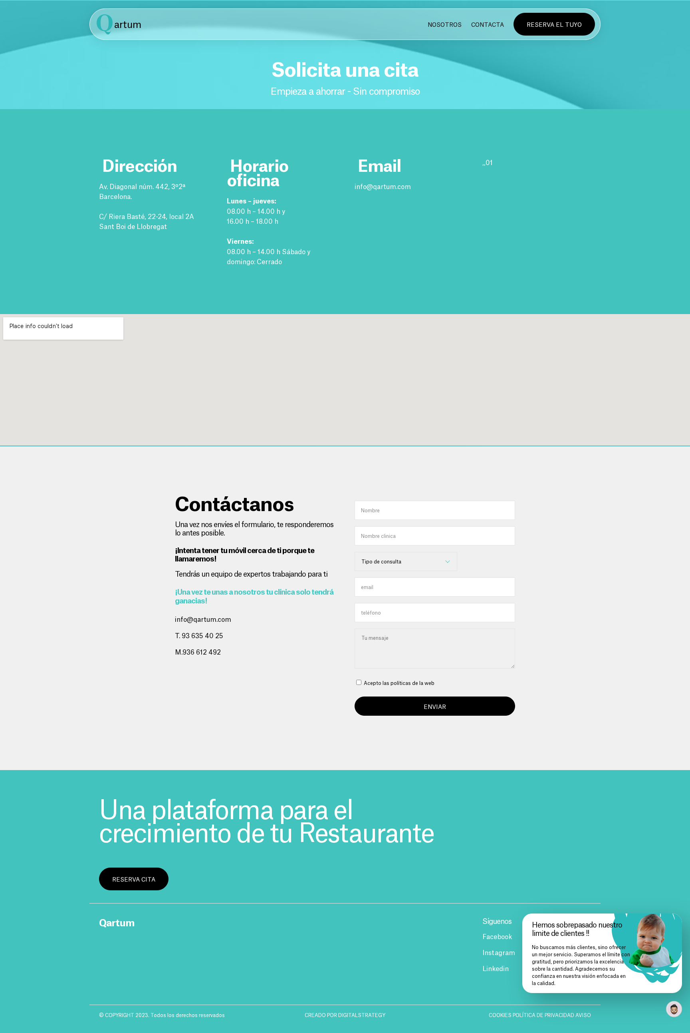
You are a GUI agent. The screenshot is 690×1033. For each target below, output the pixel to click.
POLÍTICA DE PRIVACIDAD (544, 1014)
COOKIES (501, 1014)
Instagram (498, 951)
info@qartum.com (383, 185)
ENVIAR (435, 706)
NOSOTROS (445, 24)
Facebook (497, 935)
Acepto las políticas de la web (398, 682)
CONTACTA (487, 24)
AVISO (583, 1014)
